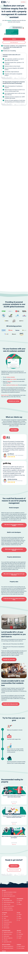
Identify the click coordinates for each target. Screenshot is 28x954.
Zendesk (19, 918)
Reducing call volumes (8, 934)
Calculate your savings (14, 401)
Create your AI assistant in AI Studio (10, 892)
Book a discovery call (14, 42)
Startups (19, 904)
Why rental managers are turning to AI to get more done (14, 574)
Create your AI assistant (14, 869)
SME (19, 902)
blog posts (9, 381)
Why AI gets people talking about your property (14, 550)
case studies (13, 379)
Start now (14, 39)
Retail (5, 914)
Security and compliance (8, 908)
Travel (5, 918)
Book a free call (5, 395)
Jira (19, 920)
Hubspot (20, 914)
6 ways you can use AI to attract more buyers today (13, 599)
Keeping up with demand (8, 932)
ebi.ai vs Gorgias (21, 948)
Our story (20, 936)
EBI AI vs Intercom (21, 946)
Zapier (19, 916)
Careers (19, 938)
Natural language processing (9, 902)
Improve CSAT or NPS (7, 941)
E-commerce (6, 916)
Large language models (8, 900)
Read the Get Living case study (10, 704)
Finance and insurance (8, 922)
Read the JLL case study (9, 659)
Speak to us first (14, 865)
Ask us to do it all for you (8, 894)
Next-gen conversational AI (8, 946)
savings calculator (10, 377)
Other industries (6, 927)
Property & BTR (6, 920)
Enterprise (20, 900)
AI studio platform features (8, 948)
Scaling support (6, 936)
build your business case (12, 385)
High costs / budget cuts (8, 938)
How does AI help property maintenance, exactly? (14, 525)
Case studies (14, 429)
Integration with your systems (9, 906)
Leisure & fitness (6, 924)
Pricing (19, 932)
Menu (24, 2)
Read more (14, 803)
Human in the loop (7, 904)
